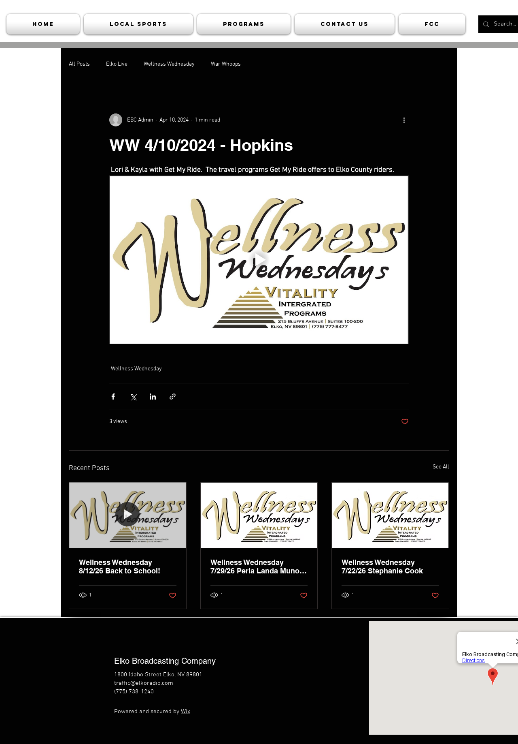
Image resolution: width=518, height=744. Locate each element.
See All (441, 467)
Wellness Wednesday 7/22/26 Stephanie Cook (382, 566)
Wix (185, 711)
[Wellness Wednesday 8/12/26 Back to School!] (127, 515)
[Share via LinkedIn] (153, 396)
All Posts (79, 64)
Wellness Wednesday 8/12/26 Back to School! (119, 566)
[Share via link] (172, 396)
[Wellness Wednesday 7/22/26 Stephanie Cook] (390, 515)
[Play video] (259, 259)
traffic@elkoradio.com (143, 683)
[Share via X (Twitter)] (133, 396)
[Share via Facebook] (113, 396)
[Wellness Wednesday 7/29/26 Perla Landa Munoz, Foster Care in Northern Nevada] (259, 515)
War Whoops (226, 64)
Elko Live (116, 64)
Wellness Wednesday (169, 64)
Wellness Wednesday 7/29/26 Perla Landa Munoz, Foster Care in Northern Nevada (257, 566)
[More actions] (404, 120)
